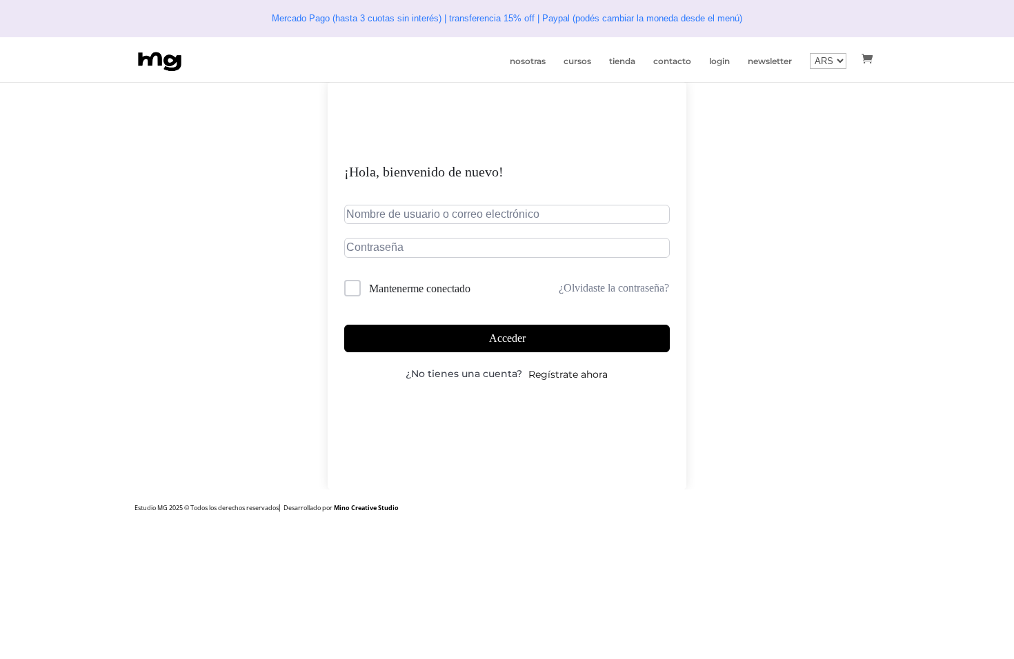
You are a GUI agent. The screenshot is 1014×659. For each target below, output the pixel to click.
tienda (622, 61)
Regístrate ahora (568, 374)
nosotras (528, 61)
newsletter (770, 61)
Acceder (507, 338)
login (719, 61)
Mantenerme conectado (419, 288)
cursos (577, 61)
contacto (672, 61)
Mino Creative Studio (366, 507)
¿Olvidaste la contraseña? (614, 288)
